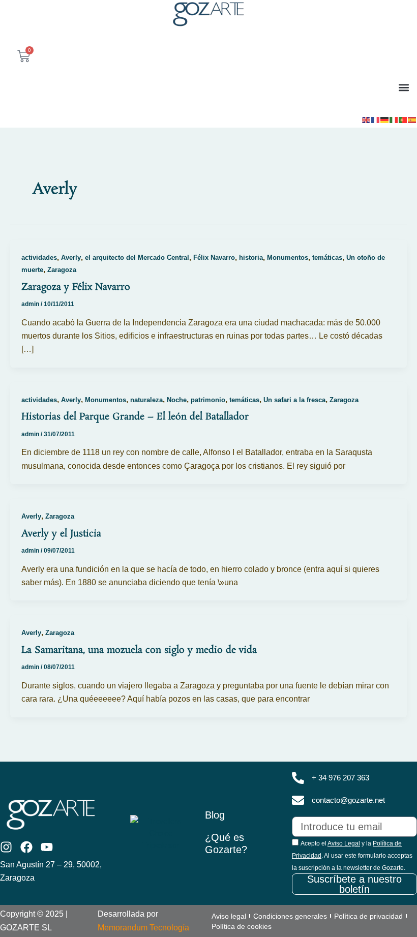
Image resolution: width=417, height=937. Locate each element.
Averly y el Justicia (61, 533)
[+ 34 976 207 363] (298, 778)
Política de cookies (242, 926)
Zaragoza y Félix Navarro (75, 287)
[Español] (412, 119)
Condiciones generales (290, 916)
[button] (403, 87)
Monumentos (287, 257)
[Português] (403, 119)
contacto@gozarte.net (348, 800)
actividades (39, 257)
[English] (366, 119)
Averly (71, 257)
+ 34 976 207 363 (340, 778)
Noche (177, 400)
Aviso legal (229, 916)
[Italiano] (394, 119)
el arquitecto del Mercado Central (137, 257)
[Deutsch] (385, 119)
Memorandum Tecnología (143, 927)
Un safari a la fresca (294, 400)
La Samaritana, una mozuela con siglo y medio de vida (139, 650)
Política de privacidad (368, 916)
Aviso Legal (343, 843)
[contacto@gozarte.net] (298, 800)
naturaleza (146, 400)
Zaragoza (61, 270)
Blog (215, 815)
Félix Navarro (214, 257)
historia (251, 257)
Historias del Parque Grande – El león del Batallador (135, 417)
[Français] (375, 119)
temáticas (327, 257)
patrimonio (208, 400)
